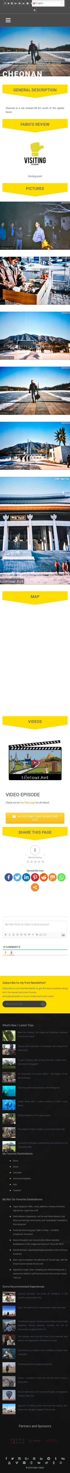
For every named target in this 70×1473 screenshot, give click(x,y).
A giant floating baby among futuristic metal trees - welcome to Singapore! (43, 1062)
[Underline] (13, 935)
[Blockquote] (29, 935)
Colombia (17, 1173)
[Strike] (17, 935)
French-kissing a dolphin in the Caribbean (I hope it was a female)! (43, 1352)
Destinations (21, 63)
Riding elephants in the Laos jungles (34, 1115)
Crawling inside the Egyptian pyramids (35, 1364)
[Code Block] (33, 935)
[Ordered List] (21, 935)
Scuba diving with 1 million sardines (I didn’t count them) (43, 1103)
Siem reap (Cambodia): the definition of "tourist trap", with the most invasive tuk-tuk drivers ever (40, 1262)
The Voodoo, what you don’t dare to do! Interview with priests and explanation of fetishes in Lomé (43, 1338)
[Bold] (5, 935)
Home (6, 62)
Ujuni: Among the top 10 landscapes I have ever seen (42, 1307)
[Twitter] (17, 877)
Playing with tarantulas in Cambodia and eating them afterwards (43, 1048)
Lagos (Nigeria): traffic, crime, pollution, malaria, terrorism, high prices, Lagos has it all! (39, 1208)
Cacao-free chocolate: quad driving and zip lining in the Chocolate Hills (43, 1145)
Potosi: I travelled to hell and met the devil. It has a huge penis (43, 1380)
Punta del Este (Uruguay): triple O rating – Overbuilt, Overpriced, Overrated (36, 1232)
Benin (15, 1161)
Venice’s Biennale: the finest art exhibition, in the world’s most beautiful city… (43, 1296)
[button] (35, 818)
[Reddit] (44, 877)
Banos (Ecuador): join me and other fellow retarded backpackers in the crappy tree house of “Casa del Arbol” (38, 1242)
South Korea (40, 63)
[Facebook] (9, 877)
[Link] (37, 935)
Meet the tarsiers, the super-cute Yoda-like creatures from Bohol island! (43, 1034)
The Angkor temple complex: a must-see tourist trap (41, 1129)
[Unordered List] (25, 935)
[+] (44, 934)
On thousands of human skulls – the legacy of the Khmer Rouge (43, 1076)
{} (41, 934)
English (39, 3)
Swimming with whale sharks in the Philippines (39, 1088)
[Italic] (9, 935)
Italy (15, 1184)
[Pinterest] (35, 877)
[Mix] (53, 877)
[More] (35, 887)
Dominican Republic (22, 1178)
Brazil (15, 1167)
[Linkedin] (26, 877)
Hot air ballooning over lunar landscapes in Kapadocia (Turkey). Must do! (43, 1394)
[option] (10, 1440)
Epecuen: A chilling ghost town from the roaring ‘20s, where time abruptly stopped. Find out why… (43, 1408)
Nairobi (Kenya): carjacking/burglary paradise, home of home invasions (40, 1252)
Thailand (17, 1190)
